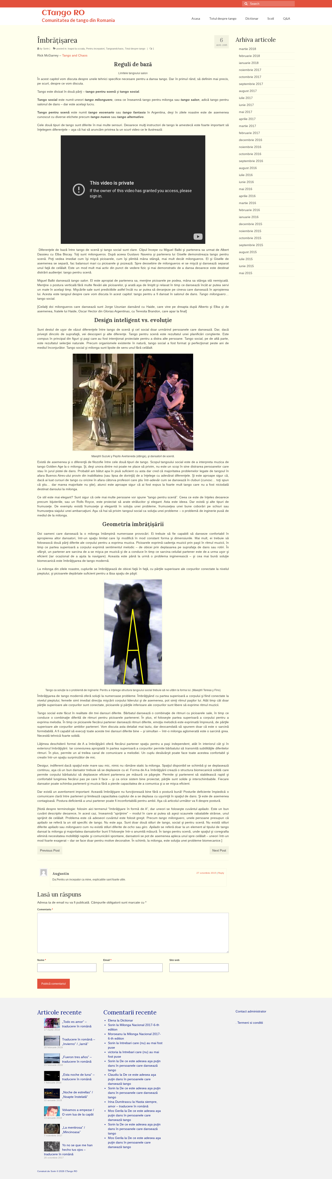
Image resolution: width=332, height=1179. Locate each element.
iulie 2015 (246, 259)
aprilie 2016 (247, 196)
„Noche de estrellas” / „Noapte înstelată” (77, 1094)
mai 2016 (245, 189)
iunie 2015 (246, 266)
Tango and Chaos (74, 55)
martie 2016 (247, 203)
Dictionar (126, 1020)
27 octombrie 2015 (206, 873)
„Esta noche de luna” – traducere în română (78, 1077)
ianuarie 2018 (249, 63)
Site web (174, 960)
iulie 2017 (246, 98)
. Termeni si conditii (249, 1022)
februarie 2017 (249, 133)
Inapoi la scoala (76, 48)
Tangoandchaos (115, 48)
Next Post (219, 850)
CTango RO (63, 13)
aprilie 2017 (247, 119)
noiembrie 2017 (250, 70)
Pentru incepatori (95, 48)
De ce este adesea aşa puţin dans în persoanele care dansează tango (134, 1065)
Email (107, 960)
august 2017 (248, 91)
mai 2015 (245, 273)
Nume (41, 960)
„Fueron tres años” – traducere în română (77, 1059)
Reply (221, 873)
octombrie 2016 (250, 154)
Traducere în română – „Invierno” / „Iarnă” (78, 1042)
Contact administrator (251, 1011)
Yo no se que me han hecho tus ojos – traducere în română (68, 1149)
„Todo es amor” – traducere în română (76, 1024)
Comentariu (45, 909)
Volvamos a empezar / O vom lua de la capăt (78, 1112)
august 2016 (248, 168)
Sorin (46, 48)
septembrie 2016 (251, 161)
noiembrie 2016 (250, 147)
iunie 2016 (246, 182)
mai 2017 (245, 112)
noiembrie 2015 (250, 231)
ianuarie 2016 (249, 217)
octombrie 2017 (250, 77)
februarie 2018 (249, 56)
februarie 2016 (249, 210)
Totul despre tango (135, 48)
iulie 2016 (246, 175)
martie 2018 (247, 49)
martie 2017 (247, 126)
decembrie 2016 (250, 140)
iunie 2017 (246, 105)
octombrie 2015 (250, 238)
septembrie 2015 (251, 245)
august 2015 (248, 252)
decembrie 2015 (250, 224)
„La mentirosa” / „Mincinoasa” (73, 1130)
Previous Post (50, 850)
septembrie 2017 (251, 84)
